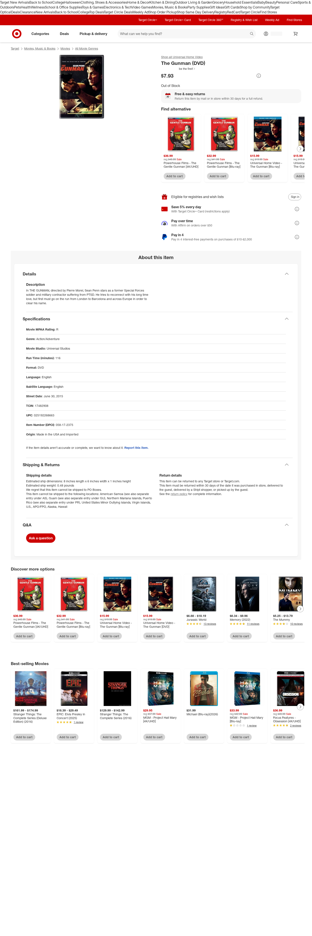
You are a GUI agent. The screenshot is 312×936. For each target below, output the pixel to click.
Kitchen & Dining (162, 2)
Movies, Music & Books (169, 7)
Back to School (40, 2)
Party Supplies (198, 7)
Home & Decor (138, 2)
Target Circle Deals (118, 12)
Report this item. (136, 447)
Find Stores (268, 12)
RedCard (233, 12)
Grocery (218, 2)
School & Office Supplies (63, 7)
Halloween (72, 2)
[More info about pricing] (258, 75)
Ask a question (41, 538)
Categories (40, 33)
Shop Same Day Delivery (195, 12)
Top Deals (96, 12)
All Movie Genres (86, 48)
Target (15, 48)
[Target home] (17, 34)
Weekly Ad (140, 12)
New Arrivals (45, 12)
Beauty (270, 2)
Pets (17, 7)
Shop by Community (255, 7)
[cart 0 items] (295, 33)
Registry (220, 12)
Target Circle (250, 12)
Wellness (38, 7)
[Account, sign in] (274, 33)
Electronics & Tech (118, 7)
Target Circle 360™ (210, 20)
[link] (178, 69)
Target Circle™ (147, 20)
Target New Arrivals (14, 2)
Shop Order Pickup (162, 12)
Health (26, 7)
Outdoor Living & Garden (193, 2)
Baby (261, 2)
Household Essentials (240, 2)
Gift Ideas (216, 7)
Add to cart (174, 176)
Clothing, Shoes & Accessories (104, 2)
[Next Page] (300, 148)
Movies (65, 48)
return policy (179, 494)
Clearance (28, 12)
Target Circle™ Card (178, 20)
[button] (178, 69)
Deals (15, 12)
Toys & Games (93, 7)
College (58, 2)
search (252, 34)
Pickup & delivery (93, 33)
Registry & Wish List (244, 20)
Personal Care (287, 2)
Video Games (142, 7)
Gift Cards (232, 7)
